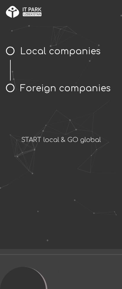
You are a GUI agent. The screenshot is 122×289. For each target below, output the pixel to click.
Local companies (60, 51)
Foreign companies (65, 88)
